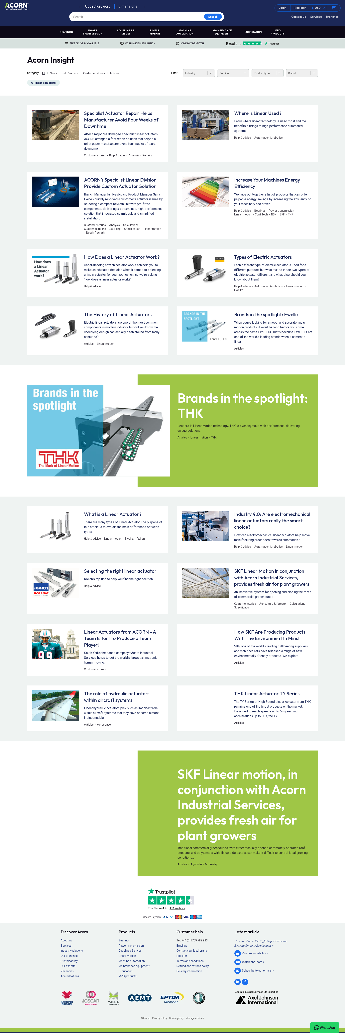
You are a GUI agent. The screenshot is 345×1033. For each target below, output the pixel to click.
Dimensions (127, 6)
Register (300, 7)
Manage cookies (195, 1018)
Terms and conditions (190, 961)
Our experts (68, 966)
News (53, 73)
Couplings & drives (126, 32)
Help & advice (70, 73)
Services (316, 16)
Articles (114, 73)
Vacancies (67, 971)
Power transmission (92, 32)
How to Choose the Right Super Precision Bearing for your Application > (260, 943)
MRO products (278, 32)
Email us (181, 945)
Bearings (66, 32)
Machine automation (184, 32)
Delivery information (189, 971)
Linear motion (155, 32)
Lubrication (253, 32)
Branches (332, 16)
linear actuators (45, 82)
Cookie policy (176, 1018)
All (43, 73)
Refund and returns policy (192, 966)
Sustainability (69, 961)
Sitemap (145, 1018)
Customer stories (94, 73)
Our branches (69, 955)
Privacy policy (159, 1018)
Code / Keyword (97, 6)
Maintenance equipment (222, 32)
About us (66, 940)
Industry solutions (72, 950)
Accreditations (70, 976)
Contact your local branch (192, 950)
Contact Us (298, 16)
